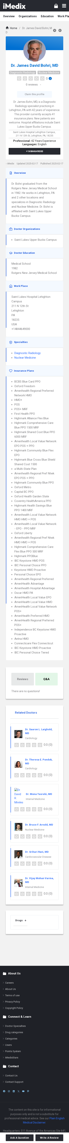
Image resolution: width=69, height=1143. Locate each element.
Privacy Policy (12, 1001)
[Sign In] (56, 5)
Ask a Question (19, 1137)
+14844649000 (34, 151)
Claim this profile (34, 94)
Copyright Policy (14, 1008)
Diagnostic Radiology (22, 72)
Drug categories (14, 1032)
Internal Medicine (35, 799)
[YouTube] (23, 1091)
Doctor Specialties (15, 1026)
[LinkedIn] (13, 1091)
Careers (9, 982)
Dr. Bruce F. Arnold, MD (39, 824)
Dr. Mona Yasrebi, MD (39, 794)
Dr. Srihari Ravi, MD (37, 851)
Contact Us (11, 1075)
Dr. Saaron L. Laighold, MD (39, 731)
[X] (18, 1091)
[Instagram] (9, 1091)
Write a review (49, 1137)
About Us (10, 989)
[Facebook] (4, 1091)
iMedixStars (11, 1057)
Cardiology (31, 738)
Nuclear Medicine (49, 72)
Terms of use (12, 995)
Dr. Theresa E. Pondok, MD (39, 761)
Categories (11, 1038)
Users (8, 1044)
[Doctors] (14, 5)
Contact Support (14, 1081)
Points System (13, 1051)
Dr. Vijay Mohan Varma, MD (39, 880)
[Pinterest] (28, 1091)
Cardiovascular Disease (38, 856)
